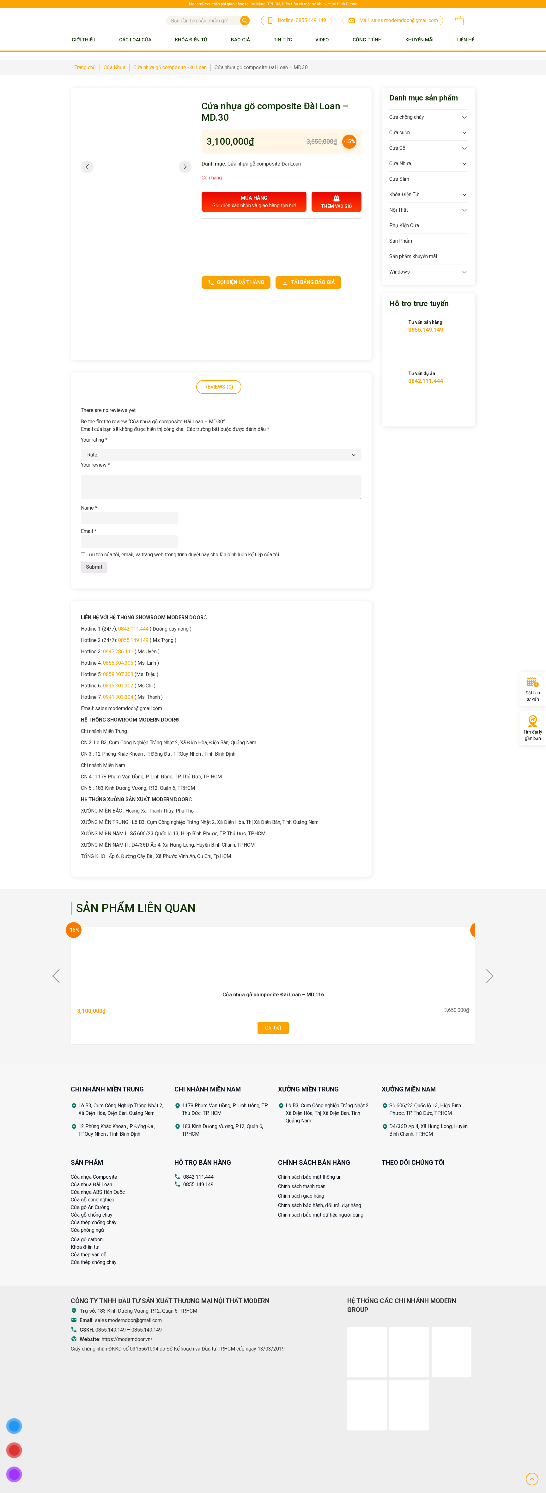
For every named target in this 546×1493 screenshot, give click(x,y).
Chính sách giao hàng (301, 1196)
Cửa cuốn (399, 133)
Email (88, 531)
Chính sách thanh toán (301, 1186)
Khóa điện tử (85, 1247)
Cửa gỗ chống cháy (91, 1215)
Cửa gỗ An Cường (90, 1207)
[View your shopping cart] (459, 20)
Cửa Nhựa (400, 163)
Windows (399, 272)
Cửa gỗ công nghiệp (92, 1200)
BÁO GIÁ (240, 40)
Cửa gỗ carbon (87, 1239)
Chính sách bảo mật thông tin (310, 1177)
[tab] (218, 387)
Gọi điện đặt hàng (240, 282)
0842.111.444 (198, 1177)
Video (322, 40)
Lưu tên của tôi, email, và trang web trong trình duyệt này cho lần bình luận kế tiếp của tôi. (183, 555)
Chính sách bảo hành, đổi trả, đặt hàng (319, 1205)
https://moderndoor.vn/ (127, 1339)
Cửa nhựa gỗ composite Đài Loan (264, 164)
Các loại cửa (135, 40)
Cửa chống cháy (406, 117)
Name (89, 508)
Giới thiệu (83, 40)
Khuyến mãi (419, 40)
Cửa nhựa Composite (94, 1177)
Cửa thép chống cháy (94, 1222)
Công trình (367, 40)
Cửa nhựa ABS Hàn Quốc (98, 1192)
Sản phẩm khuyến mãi (413, 256)
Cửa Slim (399, 179)
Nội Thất (398, 210)
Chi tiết (273, 1028)
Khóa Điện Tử (191, 40)
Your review (95, 465)
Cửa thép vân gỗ (88, 1255)
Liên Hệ (465, 40)
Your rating (94, 440)
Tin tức (283, 40)
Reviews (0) (218, 387)
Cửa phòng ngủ (87, 1230)
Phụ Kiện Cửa (404, 225)
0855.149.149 (198, 1185)
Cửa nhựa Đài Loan (91, 1185)
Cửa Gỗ (397, 148)
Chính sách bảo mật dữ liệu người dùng (320, 1215)
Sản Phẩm (400, 241)
